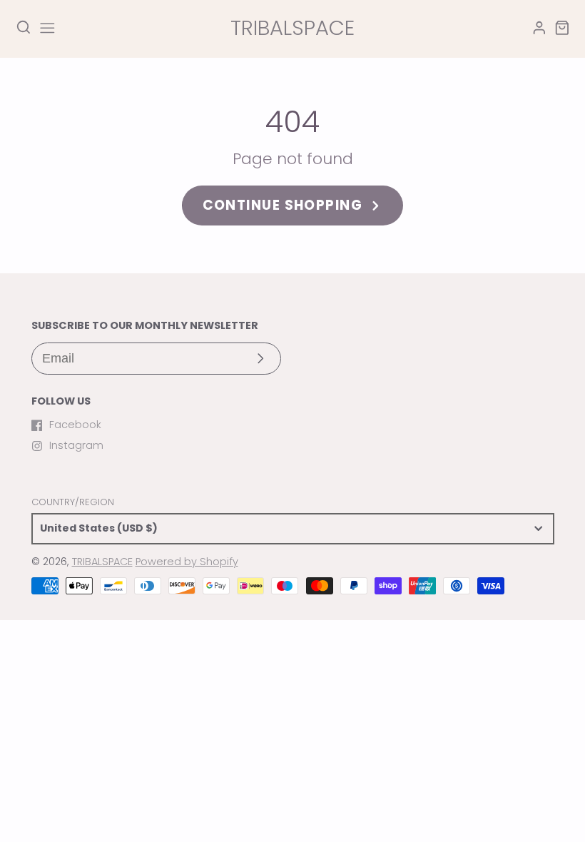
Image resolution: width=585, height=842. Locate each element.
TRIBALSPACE (102, 561)
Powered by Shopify (187, 561)
